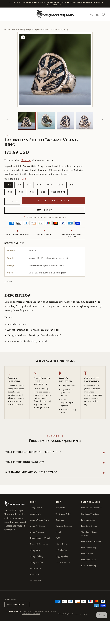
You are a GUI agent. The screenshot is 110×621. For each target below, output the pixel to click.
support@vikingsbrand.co (31, 614)
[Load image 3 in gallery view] (65, 121)
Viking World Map (88, 547)
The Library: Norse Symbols (89, 534)
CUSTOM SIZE (58, 192)
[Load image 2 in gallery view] (46, 121)
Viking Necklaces (37, 526)
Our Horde (60, 508)
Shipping (26, 160)
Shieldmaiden (35, 580)
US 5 (9, 185)
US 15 (42, 192)
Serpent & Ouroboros (39, 544)
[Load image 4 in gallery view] (84, 121)
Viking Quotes (87, 553)
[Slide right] (103, 120)
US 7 (29, 185)
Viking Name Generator (91, 508)
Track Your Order (63, 514)
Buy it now (45, 210)
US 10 (60, 185)
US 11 (71, 185)
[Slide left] (7, 120)
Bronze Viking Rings (21, 29)
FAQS (58, 538)
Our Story (60, 520)
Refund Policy (61, 550)
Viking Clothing (36, 556)
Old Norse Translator (90, 514)
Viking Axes (35, 550)
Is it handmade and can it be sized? (30, 472)
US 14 (31, 192)
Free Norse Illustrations (91, 541)
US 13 (20, 192)
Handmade (34, 574)
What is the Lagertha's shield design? (32, 452)
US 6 (19, 185)
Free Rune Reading (89, 526)
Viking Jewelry (36, 508)
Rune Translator (88, 520)
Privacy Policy (61, 544)
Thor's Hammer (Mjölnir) (40, 538)
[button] (6, 14)
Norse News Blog (88, 566)
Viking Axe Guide (88, 559)
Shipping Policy (62, 556)
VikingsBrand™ (68, 614)
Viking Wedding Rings (39, 520)
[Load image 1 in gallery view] (27, 121)
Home (7, 29)
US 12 (9, 192)
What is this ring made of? (24, 462)
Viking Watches (36, 562)
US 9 (49, 185)
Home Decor (35, 568)
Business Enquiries (64, 526)
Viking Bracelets (37, 532)
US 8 (39, 185)
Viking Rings (35, 514)
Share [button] (9, 281)
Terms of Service (63, 562)
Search (58, 532)
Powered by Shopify (80, 614)
